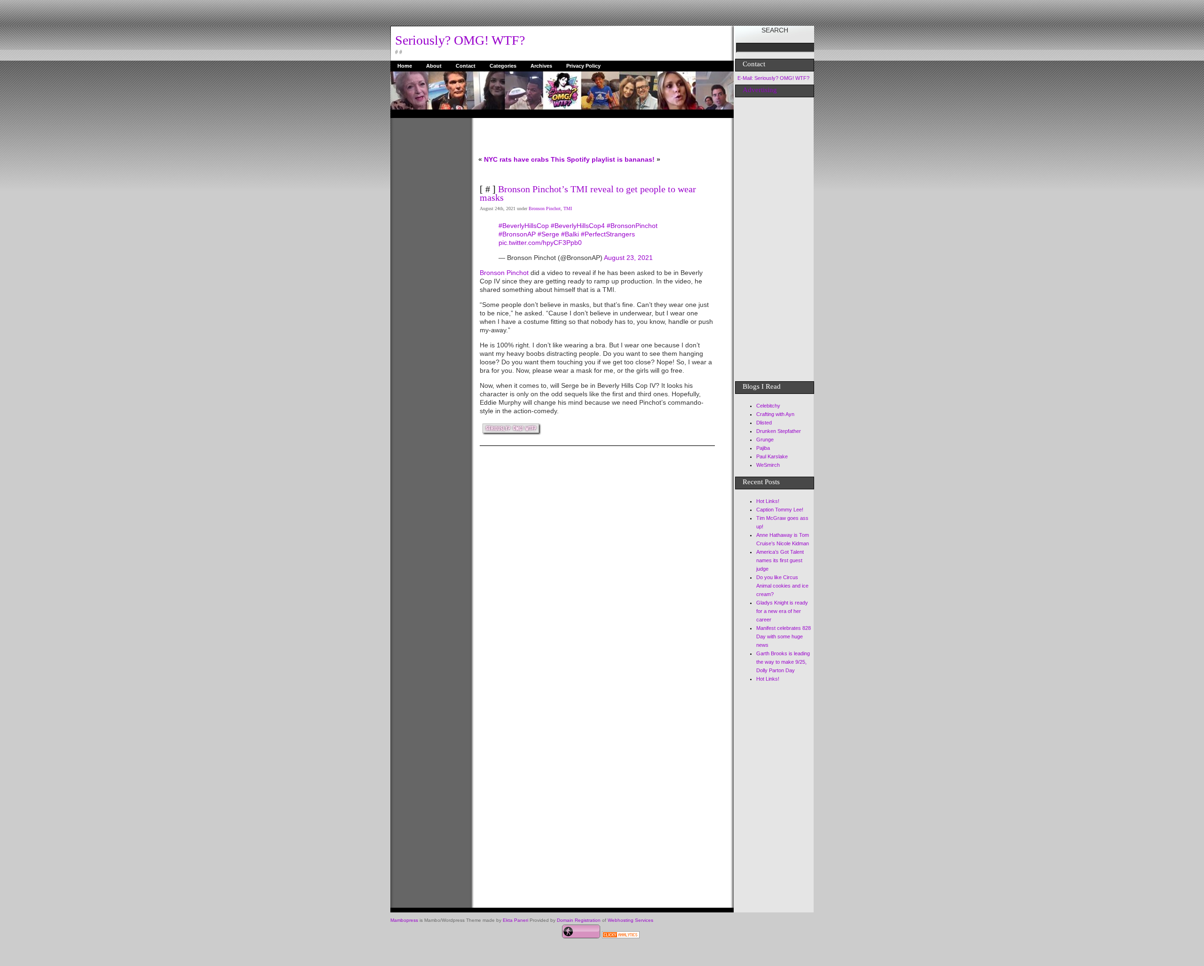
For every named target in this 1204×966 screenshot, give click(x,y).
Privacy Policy (583, 66)
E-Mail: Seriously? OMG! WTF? (773, 78)
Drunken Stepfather (778, 431)
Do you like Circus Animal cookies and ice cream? (782, 585)
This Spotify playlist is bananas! (603, 159)
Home (404, 66)
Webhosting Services (630, 920)
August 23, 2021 (628, 257)
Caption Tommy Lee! (779, 509)
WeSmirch (768, 465)
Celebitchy (768, 405)
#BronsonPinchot (632, 225)
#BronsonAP (517, 234)
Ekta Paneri (515, 920)
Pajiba (763, 448)
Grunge (765, 439)
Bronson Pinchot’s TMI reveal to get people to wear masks (588, 193)
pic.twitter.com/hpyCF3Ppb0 (540, 242)
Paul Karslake (772, 456)
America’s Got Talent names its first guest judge (780, 560)
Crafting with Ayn (775, 414)
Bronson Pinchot (545, 208)
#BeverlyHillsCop (524, 225)
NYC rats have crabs (516, 159)
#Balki (570, 234)
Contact (465, 66)
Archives (541, 66)
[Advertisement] (428, 259)
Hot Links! (767, 501)
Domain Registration (579, 920)
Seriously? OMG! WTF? (460, 40)
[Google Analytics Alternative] (621, 936)
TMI (567, 208)
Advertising (760, 90)
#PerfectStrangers (608, 234)
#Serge (548, 234)
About (434, 66)
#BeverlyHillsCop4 (578, 225)
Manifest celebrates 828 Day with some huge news (783, 636)
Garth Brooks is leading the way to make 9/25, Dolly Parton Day (783, 662)
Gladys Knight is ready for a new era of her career (782, 611)
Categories (503, 66)
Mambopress (404, 920)
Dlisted (764, 422)
